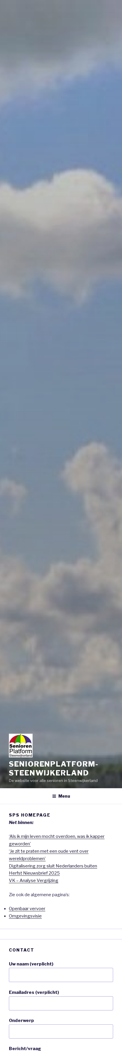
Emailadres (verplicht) (34, 992)
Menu (64, 796)
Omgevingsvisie (25, 916)
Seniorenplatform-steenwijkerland (54, 768)
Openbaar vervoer (27, 908)
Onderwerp (21, 1020)
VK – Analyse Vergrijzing (33, 880)
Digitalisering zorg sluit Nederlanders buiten (53, 866)
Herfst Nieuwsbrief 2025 (34, 873)
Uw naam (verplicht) (31, 964)
